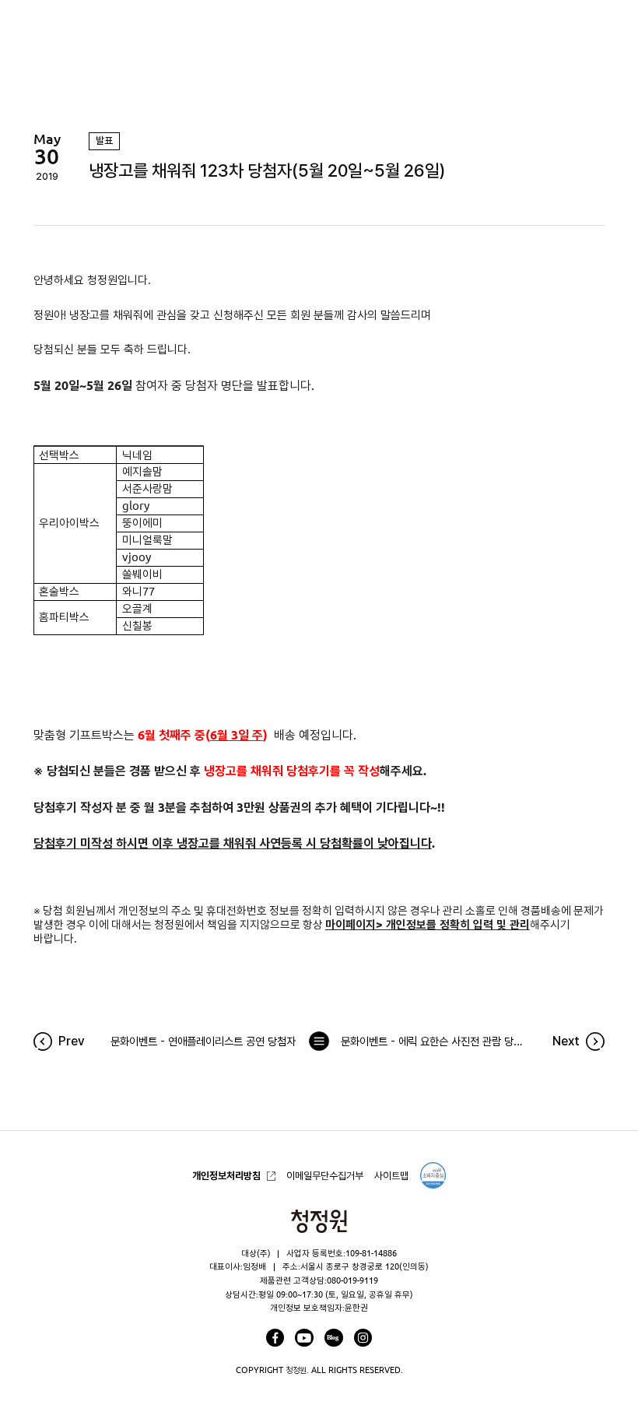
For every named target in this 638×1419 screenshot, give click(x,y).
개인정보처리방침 (226, 1175)
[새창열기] (275, 1338)
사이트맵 (391, 1175)
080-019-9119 (352, 1280)
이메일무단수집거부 (324, 1175)
